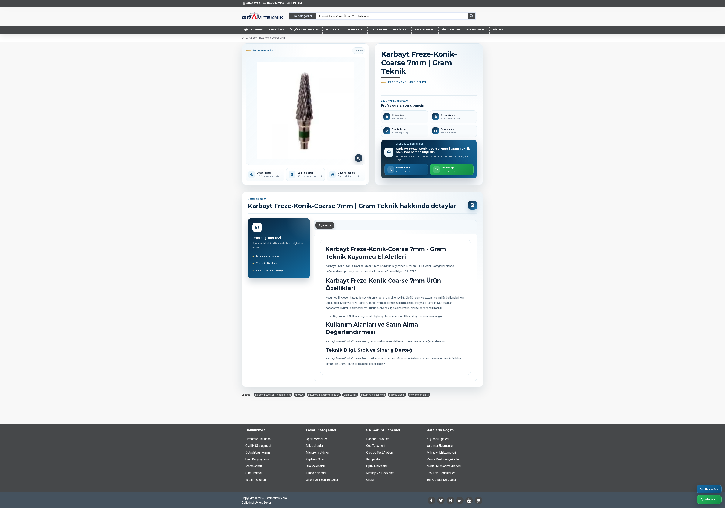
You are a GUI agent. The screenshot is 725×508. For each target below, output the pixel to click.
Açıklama (325, 225)
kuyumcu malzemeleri (373, 394)
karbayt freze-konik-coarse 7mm (273, 394)
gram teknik (350, 394)
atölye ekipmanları (419, 394)
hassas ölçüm (397, 394)
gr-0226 (299, 394)
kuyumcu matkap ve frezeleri (323, 394)
